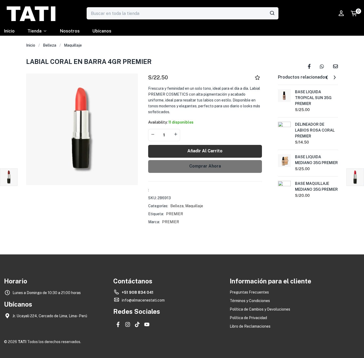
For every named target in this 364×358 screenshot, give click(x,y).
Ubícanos (101, 31)
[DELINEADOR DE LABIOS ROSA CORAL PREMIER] (284, 128)
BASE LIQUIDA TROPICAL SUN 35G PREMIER (313, 98)
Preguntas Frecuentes (249, 292)
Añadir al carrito (205, 150)
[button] (356, 13)
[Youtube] (147, 324)
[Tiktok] (137, 324)
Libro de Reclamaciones (250, 326)
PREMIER (174, 214)
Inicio (9, 31)
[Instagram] (127, 324)
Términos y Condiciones (250, 301)
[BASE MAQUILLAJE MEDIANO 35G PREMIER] (284, 187)
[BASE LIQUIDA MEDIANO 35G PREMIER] (284, 160)
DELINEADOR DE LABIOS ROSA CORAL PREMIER (315, 130)
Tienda (34, 31)
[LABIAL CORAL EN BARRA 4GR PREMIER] (309, 66)
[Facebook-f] (118, 324)
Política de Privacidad (248, 318)
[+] (175, 134)
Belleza (49, 45)
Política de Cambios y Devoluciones (260, 309)
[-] (152, 134)
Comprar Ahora (205, 166)
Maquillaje (73, 45)
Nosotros (70, 31)
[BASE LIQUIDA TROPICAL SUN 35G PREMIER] (284, 95)
